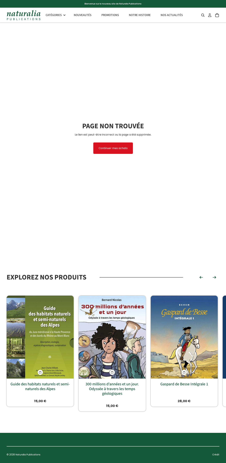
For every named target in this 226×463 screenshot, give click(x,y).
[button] (201, 277)
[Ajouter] (112, 372)
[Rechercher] (202, 15)
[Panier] (217, 15)
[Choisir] (40, 372)
